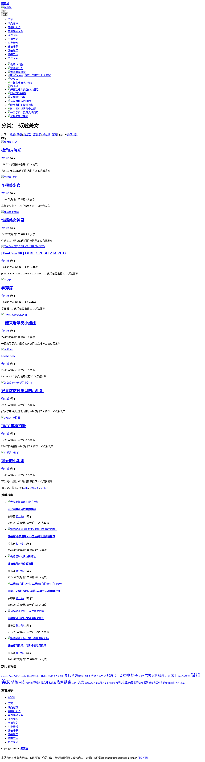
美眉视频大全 (15, 31)
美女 (81, 682)
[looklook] (13, 85)
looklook (8, 356)
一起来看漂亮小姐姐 (18, 323)
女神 (126, 676)
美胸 (118, 682)
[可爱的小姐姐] (17, 97)
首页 (10, 19)
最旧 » (44, 487)
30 (36, 487)
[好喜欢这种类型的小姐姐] (23, 89)
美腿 (124, 682)
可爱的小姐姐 (12, 461)
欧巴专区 (13, 35)
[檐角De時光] (16, 64)
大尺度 (108, 675)
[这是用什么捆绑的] (19, 101)
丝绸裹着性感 (53, 676)
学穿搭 (7, 288)
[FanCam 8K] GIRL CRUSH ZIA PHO (33, 253)
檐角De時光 (11, 150)
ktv (39, 676)
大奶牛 (100, 676)
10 (31, 487)
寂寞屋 (5, 3)
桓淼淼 (52, 682)
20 (34, 487)
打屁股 (36, 682)
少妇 (167, 675)
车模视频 (13, 42)
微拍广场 (13, 54)
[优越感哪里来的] (18, 116)
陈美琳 (157, 683)
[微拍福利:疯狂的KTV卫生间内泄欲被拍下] (32, 529)
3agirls (4, 675)
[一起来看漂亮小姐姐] (20, 82)
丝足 (62, 676)
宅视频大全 (14, 27)
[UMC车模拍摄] (17, 93)
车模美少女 (10, 185)
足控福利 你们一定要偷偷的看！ (26, 618)
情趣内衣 (18, 682)
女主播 (118, 675)
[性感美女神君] (17, 72)
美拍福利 (97, 683)
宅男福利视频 (154, 675)
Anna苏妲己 (14, 676)
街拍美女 (13, 39)
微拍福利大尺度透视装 (20, 563)
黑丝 (182, 683)
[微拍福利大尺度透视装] (22, 556)
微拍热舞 (13, 50)
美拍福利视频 (108, 683)
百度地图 (142, 757)
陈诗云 (164, 682)
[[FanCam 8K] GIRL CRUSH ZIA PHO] (29, 75)
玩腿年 (74, 683)
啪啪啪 (87, 676)
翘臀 (146, 682)
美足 (141, 683)
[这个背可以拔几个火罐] (22, 108)
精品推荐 (13, 23)
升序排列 (72, 134)
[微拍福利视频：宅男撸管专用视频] (28, 638)
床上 (174, 676)
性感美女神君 (12, 220)
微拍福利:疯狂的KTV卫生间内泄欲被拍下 (31, 536)
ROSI (44, 675)
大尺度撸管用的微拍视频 (22, 509)
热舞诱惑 (63, 682)
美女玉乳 (89, 683)
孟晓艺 (141, 676)
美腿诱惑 (133, 682)
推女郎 (44, 682)
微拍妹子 (13, 46)
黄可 (178, 683)
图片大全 (13, 58)
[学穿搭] (13, 79)
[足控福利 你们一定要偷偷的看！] (27, 611)
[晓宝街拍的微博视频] (20, 105)
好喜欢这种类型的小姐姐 (22, 391)
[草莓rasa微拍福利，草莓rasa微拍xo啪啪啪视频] (35, 583)
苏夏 (151, 683)
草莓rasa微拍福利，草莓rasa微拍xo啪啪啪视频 (34, 591)
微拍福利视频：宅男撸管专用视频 (27, 645)
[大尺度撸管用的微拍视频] (23, 502)
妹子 (134, 675)
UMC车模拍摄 (13, 426)
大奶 (93, 675)
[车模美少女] (15, 68)
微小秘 (5, 158)
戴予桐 (29, 683)
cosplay (24, 676)
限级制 (171, 682)
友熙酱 (81, 676)
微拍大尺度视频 (184, 676)
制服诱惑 (71, 675)
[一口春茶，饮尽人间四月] (23, 112)
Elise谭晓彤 (32, 676)
